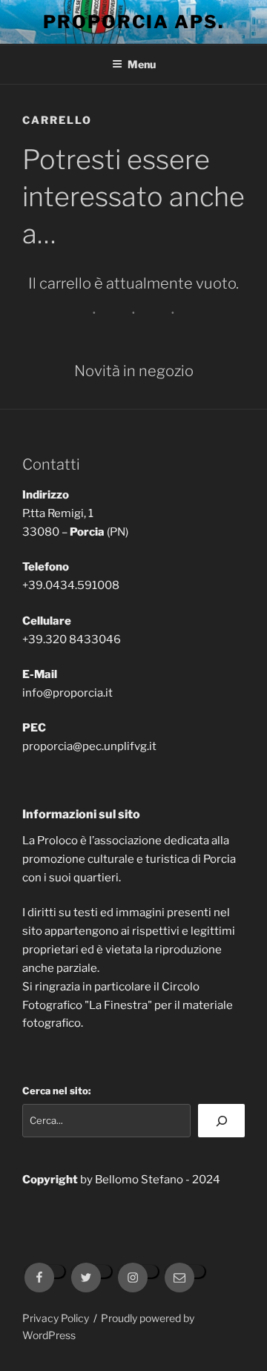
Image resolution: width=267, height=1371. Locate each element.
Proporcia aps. (133, 22)
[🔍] (221, 1120)
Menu (142, 64)
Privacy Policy (55, 1318)
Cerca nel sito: (56, 1091)
